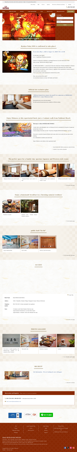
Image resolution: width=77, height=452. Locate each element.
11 (37, 35)
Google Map (71, 295)
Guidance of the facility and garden (60, 149)
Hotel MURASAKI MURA (11, 437)
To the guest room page (70, 185)
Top (16, 426)
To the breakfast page (70, 221)
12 (39, 35)
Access (31, 428)
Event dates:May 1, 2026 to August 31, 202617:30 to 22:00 (49, 51)
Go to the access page (70, 319)
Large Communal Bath (31, 426)
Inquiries (46, 432)
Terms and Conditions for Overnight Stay (61, 429)
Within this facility (16, 430)
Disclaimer (3, 449)
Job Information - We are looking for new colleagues (47, 372)
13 (42, 35)
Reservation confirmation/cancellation (58, 4)
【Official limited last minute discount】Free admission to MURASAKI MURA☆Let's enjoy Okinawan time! (52, 96)
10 (35, 35)
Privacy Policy (61, 426)
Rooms (16, 428)
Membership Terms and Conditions (61, 431)
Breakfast (16, 432)
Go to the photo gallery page (69, 356)
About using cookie (9, 449)
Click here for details (71, 382)
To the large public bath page (69, 255)
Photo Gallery (46, 426)
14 (44, 35)
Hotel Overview (31, 430)
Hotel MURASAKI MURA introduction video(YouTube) (64, 147)
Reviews (46, 430)
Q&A (46, 428)
